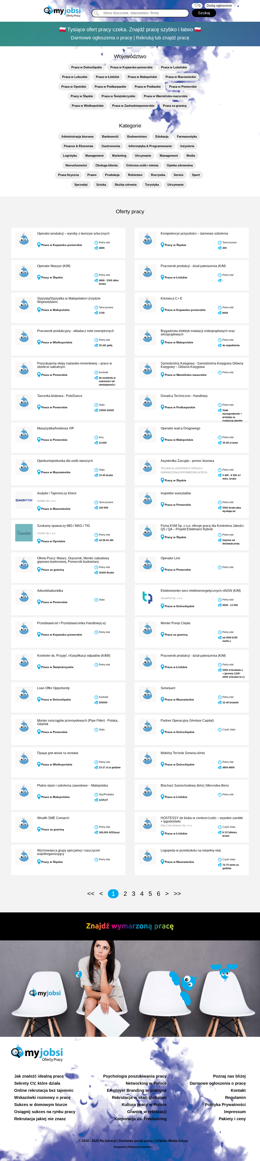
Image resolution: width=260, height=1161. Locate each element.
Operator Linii (170, 558)
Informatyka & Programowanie (150, 146)
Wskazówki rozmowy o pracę (42, 1097)
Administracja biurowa (77, 136)
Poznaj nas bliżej (229, 1076)
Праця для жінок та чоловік (57, 753)
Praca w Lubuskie (74, 77)
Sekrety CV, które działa (37, 1083)
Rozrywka (158, 175)
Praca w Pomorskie (183, 86)
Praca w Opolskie (73, 86)
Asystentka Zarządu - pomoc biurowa (187, 460)
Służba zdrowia (125, 184)
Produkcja (112, 175)
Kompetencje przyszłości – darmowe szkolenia (194, 233)
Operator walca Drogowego (180, 428)
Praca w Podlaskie (148, 86)
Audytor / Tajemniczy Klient (56, 493)
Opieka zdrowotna (180, 165)
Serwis (178, 175)
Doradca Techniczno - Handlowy (184, 396)
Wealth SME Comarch (53, 818)
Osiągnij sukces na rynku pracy (44, 1111)
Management (94, 155)
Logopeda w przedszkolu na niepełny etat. (191, 850)
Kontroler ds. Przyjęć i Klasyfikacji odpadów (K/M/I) (73, 655)
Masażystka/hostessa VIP (55, 428)
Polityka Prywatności (225, 1104)
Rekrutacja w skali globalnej (139, 1097)
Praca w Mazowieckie (181, 77)
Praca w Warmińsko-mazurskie (165, 96)
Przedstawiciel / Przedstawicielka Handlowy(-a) (71, 623)
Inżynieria (187, 146)
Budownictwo (137, 136)
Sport (196, 175)
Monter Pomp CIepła (175, 623)
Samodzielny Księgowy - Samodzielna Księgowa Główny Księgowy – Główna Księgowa (202, 365)
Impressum (235, 1111)
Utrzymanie (143, 155)
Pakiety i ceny (232, 1119)
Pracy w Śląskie (82, 96)
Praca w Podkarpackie (110, 86)
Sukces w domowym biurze (40, 1104)
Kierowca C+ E (171, 298)
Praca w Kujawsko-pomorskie (131, 67)
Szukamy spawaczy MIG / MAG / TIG (63, 525)
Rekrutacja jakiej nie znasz (40, 1119)
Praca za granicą (174, 105)
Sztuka (101, 184)
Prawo (91, 175)
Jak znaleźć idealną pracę (39, 1076)
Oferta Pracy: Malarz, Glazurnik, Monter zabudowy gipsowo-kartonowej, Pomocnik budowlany (73, 560)
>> (177, 893)
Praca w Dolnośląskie (86, 67)
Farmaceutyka (187, 136)
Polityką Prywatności (140, 1147)
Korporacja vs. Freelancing (140, 1119)
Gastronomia (111, 146)
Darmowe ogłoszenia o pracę (218, 1083)
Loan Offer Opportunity (53, 688)
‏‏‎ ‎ (197, 5)
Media (190, 155)
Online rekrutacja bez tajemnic (44, 1090)
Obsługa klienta (106, 165)
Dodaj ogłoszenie (219, 5)
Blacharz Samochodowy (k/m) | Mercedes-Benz (195, 785)
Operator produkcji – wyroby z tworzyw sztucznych (73, 233)
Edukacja (161, 136)
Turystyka (152, 184)
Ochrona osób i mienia (142, 165)
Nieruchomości (76, 165)
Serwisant (168, 688)
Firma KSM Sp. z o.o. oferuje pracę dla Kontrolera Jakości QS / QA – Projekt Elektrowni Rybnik (202, 527)
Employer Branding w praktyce (137, 1090)
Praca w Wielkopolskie (88, 105)
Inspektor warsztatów (176, 493)
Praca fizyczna (68, 175)
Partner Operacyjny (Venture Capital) (187, 720)
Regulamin (235, 1097)
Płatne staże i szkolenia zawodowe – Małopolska (72, 785)
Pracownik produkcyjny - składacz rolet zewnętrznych (75, 331)
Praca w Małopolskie (142, 77)
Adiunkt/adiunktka (50, 590)
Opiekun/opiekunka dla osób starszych (65, 460)
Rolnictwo (135, 175)
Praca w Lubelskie (174, 67)
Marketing (119, 155)
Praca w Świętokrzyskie (118, 96)
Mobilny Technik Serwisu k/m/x (183, 753)
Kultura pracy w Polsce (144, 1104)
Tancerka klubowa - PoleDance (59, 396)
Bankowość (110, 136)
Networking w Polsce (146, 1083)
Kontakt (238, 1090)
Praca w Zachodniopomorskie (133, 105)
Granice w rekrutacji (147, 1111)
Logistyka (70, 155)
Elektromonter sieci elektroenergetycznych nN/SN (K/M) (201, 590)
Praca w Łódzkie (107, 77)
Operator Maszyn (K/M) (53, 266)
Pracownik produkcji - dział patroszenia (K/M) (193, 266)
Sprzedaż (81, 184)
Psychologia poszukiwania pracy (135, 1076)
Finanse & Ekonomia (78, 146)
